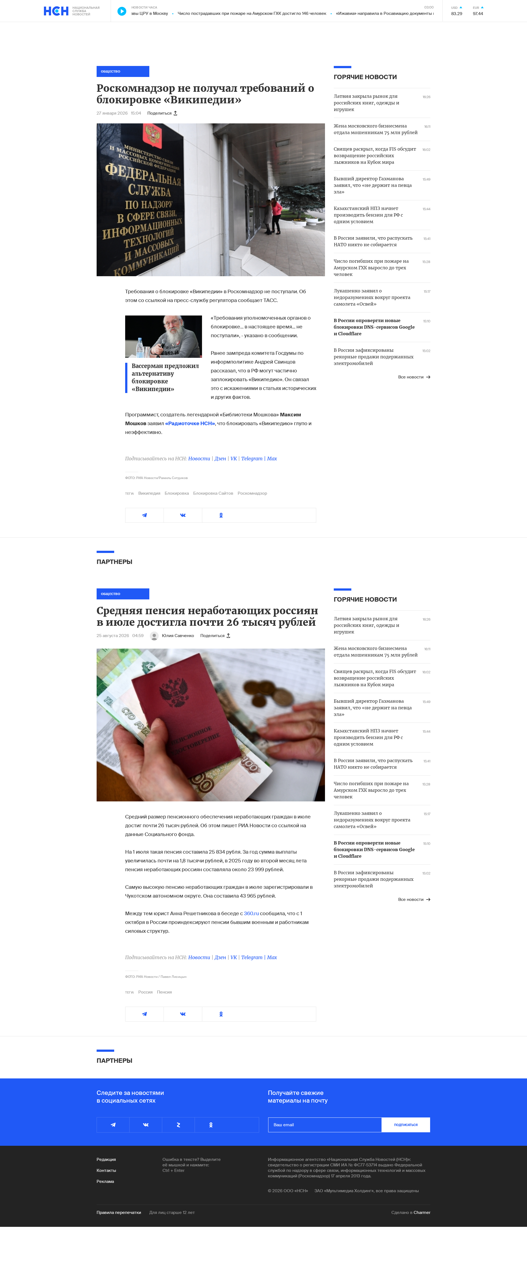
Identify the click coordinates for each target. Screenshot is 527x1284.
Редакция (106, 1159)
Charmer (422, 1212)
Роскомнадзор (252, 493)
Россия (145, 992)
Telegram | (254, 458)
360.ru (251, 913)
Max (272, 458)
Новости (199, 458)
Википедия (149, 493)
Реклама (105, 1181)
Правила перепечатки (119, 1212)
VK (234, 458)
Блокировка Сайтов (213, 493)
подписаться (406, 1125)
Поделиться (159, 113)
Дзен (220, 458)
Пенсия (164, 992)
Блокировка (177, 493)
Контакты (106, 1170)
